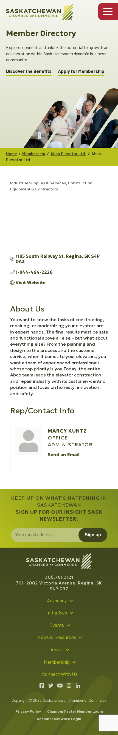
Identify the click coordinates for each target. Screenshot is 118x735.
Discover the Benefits (29, 71)
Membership (33, 153)
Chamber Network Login (59, 718)
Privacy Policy (28, 711)
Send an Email (64, 454)
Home (11, 153)
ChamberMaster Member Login (75, 711)
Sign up (93, 534)
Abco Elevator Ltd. (68, 153)
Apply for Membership (81, 71)
